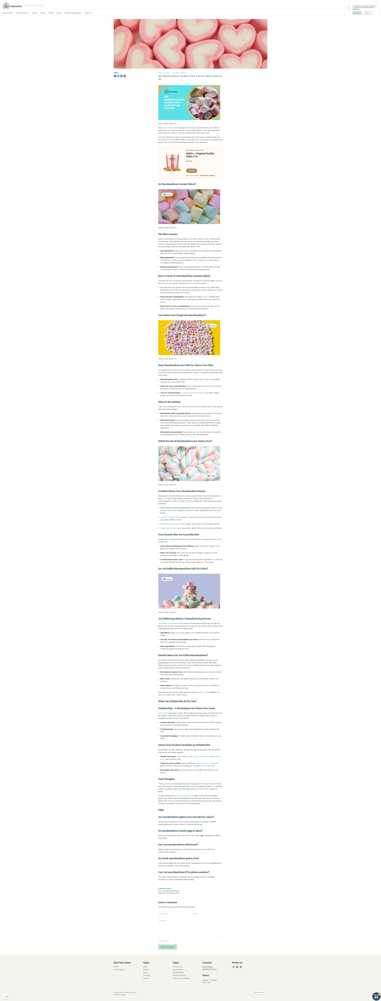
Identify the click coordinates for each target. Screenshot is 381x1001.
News (145, 972)
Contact (146, 978)
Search (116, 967)
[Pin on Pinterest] (124, 76)
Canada (259, 992)
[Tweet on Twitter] (118, 76)
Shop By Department (73, 13)
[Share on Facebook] (115, 76)
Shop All (88, 13)
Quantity (189, 161)
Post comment (167, 947)
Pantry (50, 13)
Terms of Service (179, 975)
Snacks (34, 13)
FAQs (145, 967)
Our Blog (146, 975)
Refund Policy (178, 970)
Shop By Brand (22, 13)
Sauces (59, 13)
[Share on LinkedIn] (121, 76)
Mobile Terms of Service (181, 978)
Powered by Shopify (120, 994)
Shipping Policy (178, 972)
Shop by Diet (7, 13)
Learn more (356, 9)
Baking (42, 13)
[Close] (378, 3)
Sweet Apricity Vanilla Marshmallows (175, 508)
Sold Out (192, 171)
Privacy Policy (178, 967)
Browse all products (207, 175)
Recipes (146, 970)
